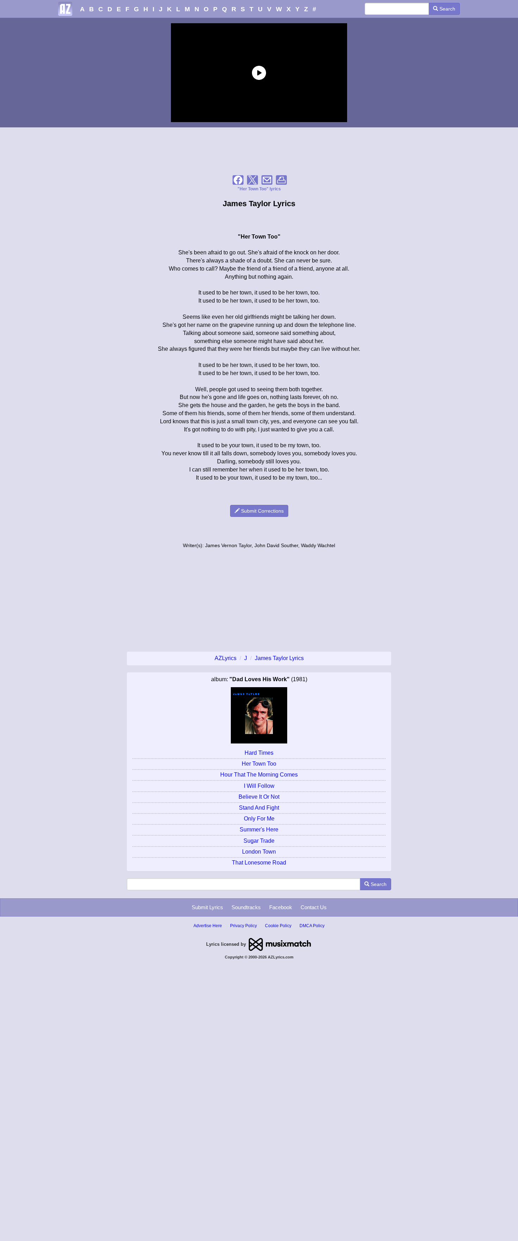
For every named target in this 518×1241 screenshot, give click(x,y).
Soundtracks (246, 907)
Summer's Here (259, 829)
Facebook (280, 907)
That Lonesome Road (259, 863)
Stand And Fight (259, 808)
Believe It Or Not (259, 797)
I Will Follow (259, 786)
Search (446, 9)
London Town (259, 852)
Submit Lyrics (207, 907)
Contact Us (314, 907)
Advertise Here (207, 925)
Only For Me (259, 819)
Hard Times (259, 753)
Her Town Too (259, 764)
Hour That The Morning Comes (259, 775)
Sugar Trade (259, 841)
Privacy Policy (243, 925)
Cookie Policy (278, 925)
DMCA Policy (312, 925)
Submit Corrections (262, 511)
